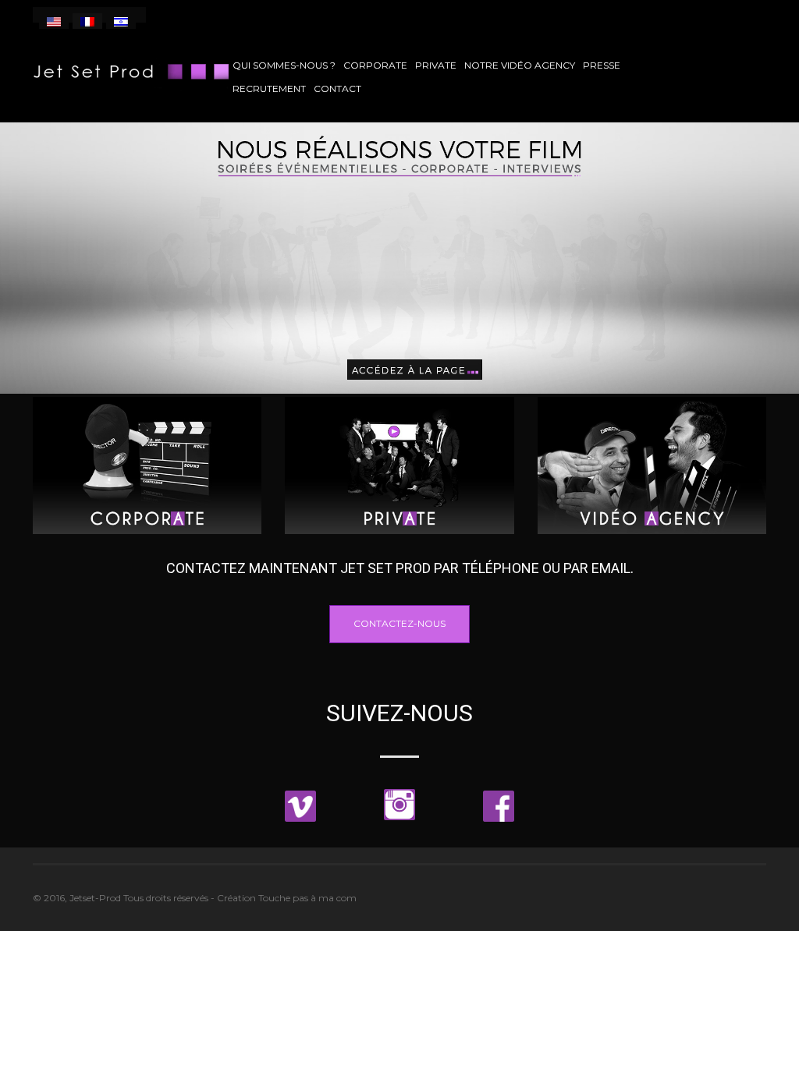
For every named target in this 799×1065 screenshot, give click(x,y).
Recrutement (269, 88)
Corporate (375, 65)
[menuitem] (54, 21)
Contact (337, 88)
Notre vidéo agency (519, 65)
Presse (601, 65)
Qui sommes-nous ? (284, 65)
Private (435, 65)
